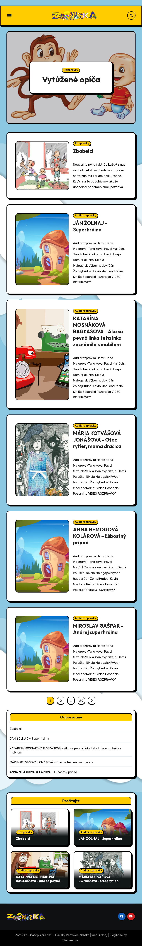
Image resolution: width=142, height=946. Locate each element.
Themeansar (70, 940)
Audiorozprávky (85, 215)
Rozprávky (71, 70)
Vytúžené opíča (71, 79)
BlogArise (116, 935)
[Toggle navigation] (9, 15)
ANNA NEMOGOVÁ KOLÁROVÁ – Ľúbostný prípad (99, 536)
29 (81, 701)
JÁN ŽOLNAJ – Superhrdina (90, 226)
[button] (129, 78)
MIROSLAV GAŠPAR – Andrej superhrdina (98, 629)
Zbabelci (83, 151)
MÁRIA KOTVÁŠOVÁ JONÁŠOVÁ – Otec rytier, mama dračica (97, 439)
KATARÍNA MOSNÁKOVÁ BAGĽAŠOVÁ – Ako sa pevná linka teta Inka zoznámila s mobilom (98, 331)
